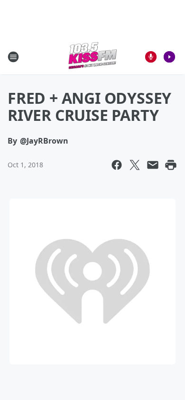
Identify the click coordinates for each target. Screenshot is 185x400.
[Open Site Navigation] (13, 57)
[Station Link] (92, 56)
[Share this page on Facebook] (116, 165)
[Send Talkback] (151, 57)
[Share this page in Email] (152, 165)
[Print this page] (170, 165)
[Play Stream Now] (169, 57)
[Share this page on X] (134, 165)
